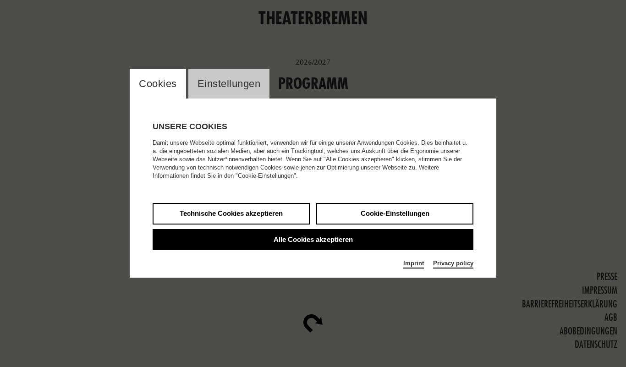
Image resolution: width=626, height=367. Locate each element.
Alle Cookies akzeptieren (313, 239)
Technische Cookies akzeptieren (231, 213)
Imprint (413, 263)
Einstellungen (229, 83)
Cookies (158, 83)
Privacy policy (453, 263)
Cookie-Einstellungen (395, 213)
